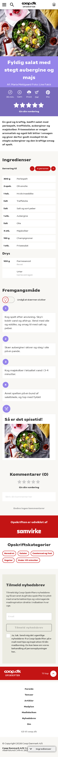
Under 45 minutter (28, 560)
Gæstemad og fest (42, 553)
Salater (23, 553)
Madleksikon (29, 712)
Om (29, 724)
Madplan (29, 706)
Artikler (29, 700)
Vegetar (8, 560)
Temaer (29, 694)
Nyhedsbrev (29, 718)
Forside (29, 689)
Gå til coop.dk (29, 731)
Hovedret (9, 553)
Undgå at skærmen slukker (31, 299)
